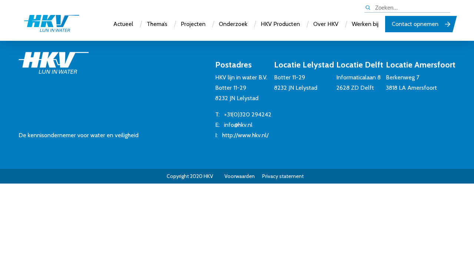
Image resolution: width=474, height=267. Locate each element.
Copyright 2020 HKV (190, 176)
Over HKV (325, 23)
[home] (51, 24)
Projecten (193, 23)
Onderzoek (233, 23)
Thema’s (157, 23)
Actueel (123, 23)
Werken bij (365, 23)
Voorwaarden (239, 176)
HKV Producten (280, 23)
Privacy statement (283, 176)
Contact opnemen (415, 23)
